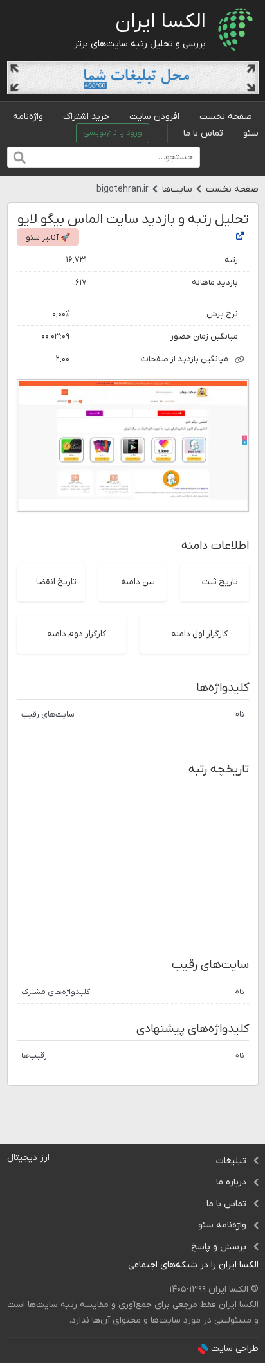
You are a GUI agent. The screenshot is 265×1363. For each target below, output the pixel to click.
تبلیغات (231, 1161)
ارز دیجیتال (28, 1158)
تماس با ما (203, 133)
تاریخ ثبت (220, 581)
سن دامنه (138, 581)
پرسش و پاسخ (218, 1247)
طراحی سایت (235, 1348)
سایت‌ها (177, 189)
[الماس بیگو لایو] (240, 236)
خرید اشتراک (86, 117)
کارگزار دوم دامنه (76, 633)
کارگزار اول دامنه (199, 633)
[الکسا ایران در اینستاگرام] (118, 1265)
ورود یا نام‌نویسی (112, 133)
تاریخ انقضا (56, 581)
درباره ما (231, 1182)
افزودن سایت (154, 117)
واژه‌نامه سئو (222, 1225)
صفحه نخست (225, 117)
